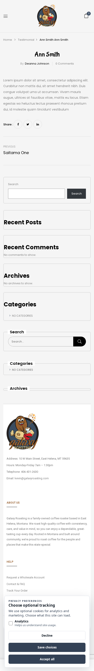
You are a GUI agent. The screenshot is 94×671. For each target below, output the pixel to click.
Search (13, 184)
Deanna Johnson (37, 63)
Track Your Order (17, 590)
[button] (86, 16)
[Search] (79, 341)
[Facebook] (18, 124)
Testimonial (26, 40)
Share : (8, 124)
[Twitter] (27, 124)
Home (7, 40)
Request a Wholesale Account (26, 577)
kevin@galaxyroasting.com (32, 478)
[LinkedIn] (37, 124)
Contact (11, 584)
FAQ (22, 584)
